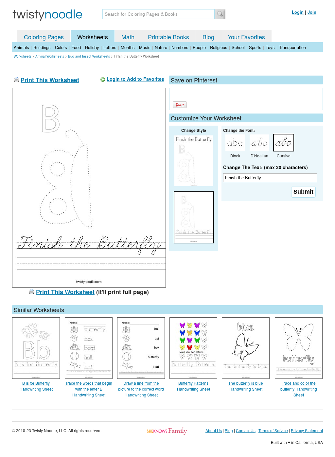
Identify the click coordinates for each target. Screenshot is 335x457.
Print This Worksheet (50, 80)
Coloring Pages (44, 36)
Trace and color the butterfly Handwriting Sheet (298, 388)
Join (312, 12)
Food (76, 47)
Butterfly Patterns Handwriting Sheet (193, 386)
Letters (109, 47)
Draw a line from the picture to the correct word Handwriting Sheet (141, 388)
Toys (270, 47)
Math (127, 36)
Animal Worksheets (49, 56)
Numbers (179, 47)
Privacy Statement (307, 430)
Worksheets (92, 36)
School (238, 47)
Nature (161, 47)
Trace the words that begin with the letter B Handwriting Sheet (88, 388)
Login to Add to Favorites (135, 79)
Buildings (42, 47)
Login (298, 12)
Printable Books (168, 36)
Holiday (92, 47)
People (199, 47)
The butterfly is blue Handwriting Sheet (245, 386)
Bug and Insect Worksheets (89, 56)
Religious (218, 47)
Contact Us (246, 430)
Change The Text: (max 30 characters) (265, 167)
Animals (21, 47)
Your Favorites (246, 36)
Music (144, 47)
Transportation (292, 47)
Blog (208, 36)
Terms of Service (273, 430)
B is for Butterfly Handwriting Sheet (36, 386)
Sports (255, 47)
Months (128, 47)
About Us (213, 430)
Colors (61, 47)
